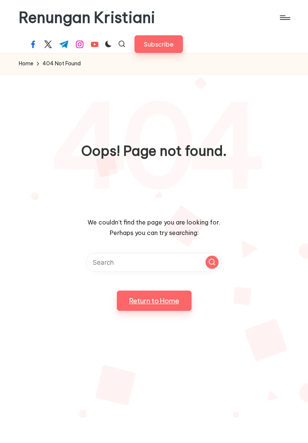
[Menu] (284, 17)
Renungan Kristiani (87, 17)
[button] (158, 44)
